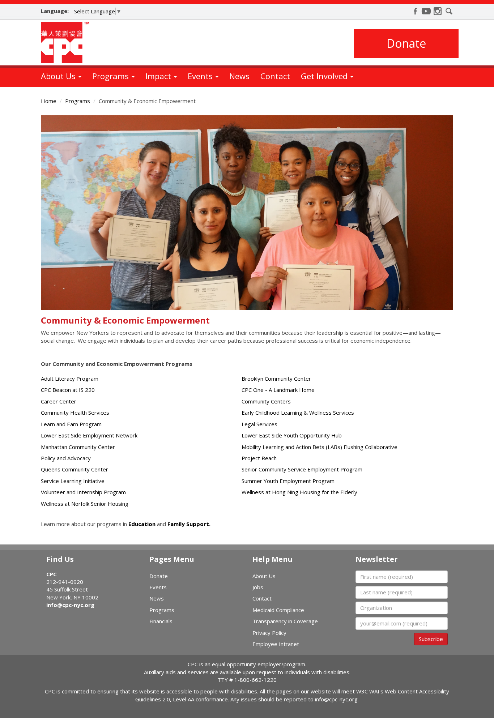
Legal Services (259, 424)
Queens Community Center (74, 469)
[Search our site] (449, 11)
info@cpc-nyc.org (70, 604)
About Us (59, 75)
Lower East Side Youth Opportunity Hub (292, 435)
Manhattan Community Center (78, 446)
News (239, 75)
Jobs (257, 587)
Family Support (188, 523)
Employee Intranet (275, 644)
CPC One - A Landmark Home (278, 389)
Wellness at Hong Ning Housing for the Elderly (299, 492)
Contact (275, 75)
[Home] (68, 42)
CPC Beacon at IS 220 (68, 389)
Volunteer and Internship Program (83, 492)
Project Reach (259, 458)
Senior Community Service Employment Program (302, 469)
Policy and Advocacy (66, 458)
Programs (111, 75)
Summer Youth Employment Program (288, 480)
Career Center (58, 401)
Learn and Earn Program (71, 424)
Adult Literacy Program (69, 378)
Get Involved (325, 75)
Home (48, 100)
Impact (159, 75)
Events (201, 75)
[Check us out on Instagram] (438, 11)
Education (142, 523)
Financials (161, 621)
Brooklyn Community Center (276, 378)
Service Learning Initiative (73, 480)
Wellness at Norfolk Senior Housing (84, 503)
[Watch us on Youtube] (426, 11)
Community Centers (266, 401)
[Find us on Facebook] (415, 11)
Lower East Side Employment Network (89, 435)
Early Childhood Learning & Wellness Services (298, 412)
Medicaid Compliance (278, 610)
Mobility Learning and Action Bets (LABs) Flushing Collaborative (319, 446)
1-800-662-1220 (255, 679)
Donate (406, 43)
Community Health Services (75, 412)
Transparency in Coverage (285, 621)
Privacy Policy (269, 632)
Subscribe (431, 638)
